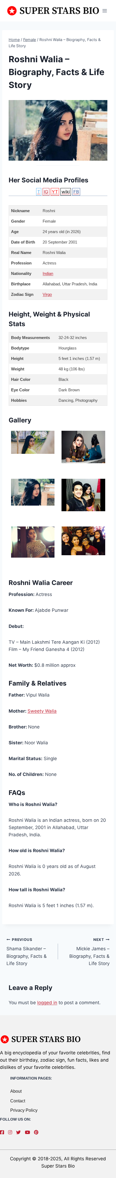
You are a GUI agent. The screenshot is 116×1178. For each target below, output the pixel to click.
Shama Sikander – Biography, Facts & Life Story (26, 951)
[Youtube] (29, 1132)
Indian (48, 273)
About (16, 1091)
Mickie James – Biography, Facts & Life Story (89, 951)
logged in (47, 1002)
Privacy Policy (23, 1110)
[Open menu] (105, 10)
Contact (17, 1101)
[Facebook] (3, 1132)
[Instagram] (11, 1132)
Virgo (47, 294)
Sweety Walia (42, 711)
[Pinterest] (37, 1132)
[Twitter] (19, 1132)
